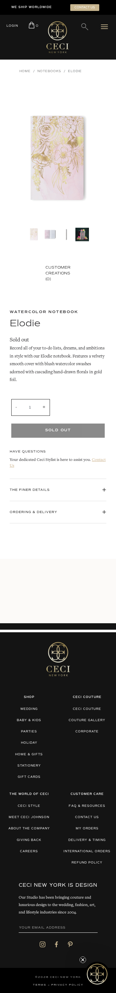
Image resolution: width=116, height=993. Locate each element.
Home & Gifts (29, 754)
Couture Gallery (87, 720)
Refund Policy (87, 862)
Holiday (29, 742)
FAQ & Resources (87, 806)
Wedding (29, 709)
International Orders (87, 851)
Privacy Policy (67, 985)
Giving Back (29, 840)
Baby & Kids (29, 720)
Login (12, 25)
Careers (29, 851)
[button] (97, 974)
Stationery (29, 765)
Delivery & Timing (87, 840)
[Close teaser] (83, 960)
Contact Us (87, 817)
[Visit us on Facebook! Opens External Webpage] (56, 944)
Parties (29, 731)
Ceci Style (29, 806)
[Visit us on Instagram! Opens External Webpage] (42, 944)
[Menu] (106, 26)
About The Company (29, 828)
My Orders (87, 828)
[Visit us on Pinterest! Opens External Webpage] (70, 944)
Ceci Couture (87, 709)
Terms (39, 985)
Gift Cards (29, 777)
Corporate (87, 731)
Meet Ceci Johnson (29, 817)
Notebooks (49, 71)
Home (25, 71)
